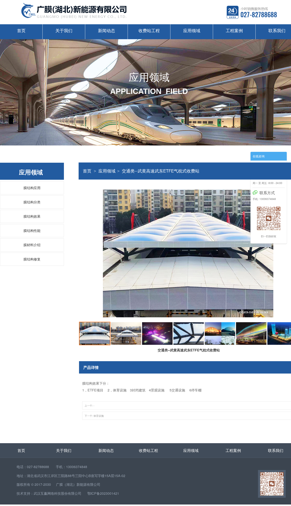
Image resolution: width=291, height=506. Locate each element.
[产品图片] (188, 253)
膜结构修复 (31, 259)
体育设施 (99, 415)
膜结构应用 (31, 187)
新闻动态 (106, 30)
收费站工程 (149, 30)
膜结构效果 (31, 216)
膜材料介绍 (31, 244)
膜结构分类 (31, 202)
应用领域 (191, 30)
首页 (21, 30)
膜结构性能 (31, 230)
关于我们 (63, 30)
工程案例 (234, 30)
